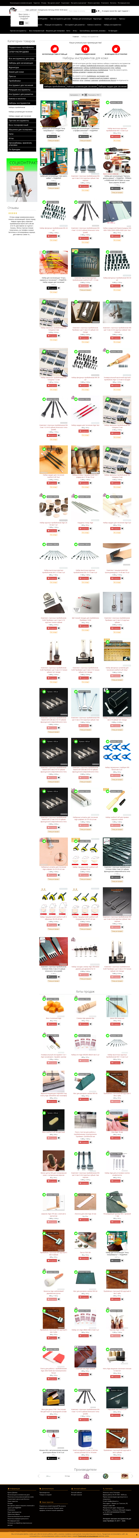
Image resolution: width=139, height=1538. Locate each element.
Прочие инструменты (18, 31)
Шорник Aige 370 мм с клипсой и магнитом (53, 1215)
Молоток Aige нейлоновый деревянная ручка (54, 1292)
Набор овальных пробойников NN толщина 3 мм (117, 476)
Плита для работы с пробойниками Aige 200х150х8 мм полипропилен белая (53, 1370)
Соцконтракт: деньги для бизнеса (18, 1499)
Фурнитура (97, 19)
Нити (68, 31)
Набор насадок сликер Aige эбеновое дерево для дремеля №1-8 (85, 968)
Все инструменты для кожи (60, 19)
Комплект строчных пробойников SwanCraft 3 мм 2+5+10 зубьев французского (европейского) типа (54, 769)
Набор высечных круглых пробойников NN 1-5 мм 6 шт (117, 129)
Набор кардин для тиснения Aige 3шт (85, 425)
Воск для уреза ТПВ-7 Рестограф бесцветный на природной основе (54, 1410)
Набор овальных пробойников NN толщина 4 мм (53, 329)
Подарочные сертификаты (21, 47)
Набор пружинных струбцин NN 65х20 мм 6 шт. (117, 768)
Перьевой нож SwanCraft (117, 1409)
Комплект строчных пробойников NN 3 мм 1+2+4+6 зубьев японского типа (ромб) (54, 427)
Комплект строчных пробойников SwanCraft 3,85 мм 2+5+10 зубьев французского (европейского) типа (85, 769)
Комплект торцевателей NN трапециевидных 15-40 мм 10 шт (117, 571)
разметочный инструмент (99, 78)
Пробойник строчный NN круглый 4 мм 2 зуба (117, 1292)
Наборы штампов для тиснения (20, 112)
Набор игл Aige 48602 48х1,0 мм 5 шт (85, 1330)
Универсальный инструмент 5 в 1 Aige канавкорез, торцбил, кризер (53, 1056)
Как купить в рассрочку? (78, 3)
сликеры (87, 80)
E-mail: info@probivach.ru (110, 1501)
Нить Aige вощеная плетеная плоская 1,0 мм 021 (117, 1369)
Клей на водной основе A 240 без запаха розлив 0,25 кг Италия (85, 1451)
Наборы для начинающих (82, 19)
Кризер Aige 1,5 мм (117, 1330)
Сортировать (74, 95)
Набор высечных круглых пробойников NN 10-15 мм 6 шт (85, 571)
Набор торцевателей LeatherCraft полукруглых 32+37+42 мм (85, 918)
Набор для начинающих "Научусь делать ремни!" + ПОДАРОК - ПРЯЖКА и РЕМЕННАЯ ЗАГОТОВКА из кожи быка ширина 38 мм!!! (117, 179)
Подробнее (17, 168)
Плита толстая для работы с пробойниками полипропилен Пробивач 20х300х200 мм (85, 1134)
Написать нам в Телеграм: (111, 1492)
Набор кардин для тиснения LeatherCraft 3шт (53, 476)
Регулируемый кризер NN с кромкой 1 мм (117, 1215)
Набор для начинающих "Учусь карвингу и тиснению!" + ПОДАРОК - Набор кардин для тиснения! (53, 280)
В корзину (52, 136)
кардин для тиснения (95, 72)
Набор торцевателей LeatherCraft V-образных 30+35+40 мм (53, 918)
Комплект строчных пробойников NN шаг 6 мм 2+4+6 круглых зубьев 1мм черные (117, 919)
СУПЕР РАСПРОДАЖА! (39, 19)
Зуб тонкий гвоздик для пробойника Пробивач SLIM (85, 619)
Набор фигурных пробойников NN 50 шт (117, 279)
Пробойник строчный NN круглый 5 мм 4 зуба (53, 1331)
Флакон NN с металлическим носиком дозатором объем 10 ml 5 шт (53, 1451)
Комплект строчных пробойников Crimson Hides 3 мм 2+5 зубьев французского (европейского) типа (117, 869)
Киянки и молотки (94, 25)
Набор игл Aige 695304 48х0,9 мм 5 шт (85, 1055)
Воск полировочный (36, 31)
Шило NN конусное (117, 1018)
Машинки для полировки (55, 31)
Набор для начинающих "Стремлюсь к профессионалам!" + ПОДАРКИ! (85, 129)
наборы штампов (79, 72)
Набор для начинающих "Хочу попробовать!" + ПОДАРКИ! (53, 129)
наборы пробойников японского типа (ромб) (97, 66)
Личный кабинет (76, 1492)
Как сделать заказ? (54, 3)
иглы (81, 80)
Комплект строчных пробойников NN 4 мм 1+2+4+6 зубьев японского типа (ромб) (85, 230)
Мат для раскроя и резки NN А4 (85, 1291)
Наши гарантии (13, 1501)
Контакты (113, 3)
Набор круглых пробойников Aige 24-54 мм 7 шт (54, 524)
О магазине (105, 3)
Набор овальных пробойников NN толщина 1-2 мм (53, 378)
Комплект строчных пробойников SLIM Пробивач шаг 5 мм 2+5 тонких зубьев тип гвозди (53, 670)
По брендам (113, 31)
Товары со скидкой (45, 1495)
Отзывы (43, 3)
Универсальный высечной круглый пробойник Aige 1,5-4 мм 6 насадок (117, 378)
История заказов (76, 1495)
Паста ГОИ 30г (85, 1252)
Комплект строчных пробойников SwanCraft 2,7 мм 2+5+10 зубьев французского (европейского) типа (54, 819)
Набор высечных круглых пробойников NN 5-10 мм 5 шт (53, 571)
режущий (84, 78)
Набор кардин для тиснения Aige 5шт (117, 523)
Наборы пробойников (17, 107)
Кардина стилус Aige (85, 523)
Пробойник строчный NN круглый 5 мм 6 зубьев (53, 1253)
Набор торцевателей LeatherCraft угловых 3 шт (85, 868)
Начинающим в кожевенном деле (21, 3)
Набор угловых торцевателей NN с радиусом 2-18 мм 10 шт (85, 476)
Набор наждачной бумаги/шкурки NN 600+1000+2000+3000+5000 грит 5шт (117, 229)
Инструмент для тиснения (21, 85)
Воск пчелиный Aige (53, 1018)
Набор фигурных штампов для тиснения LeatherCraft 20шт (117, 669)
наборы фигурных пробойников (96, 70)
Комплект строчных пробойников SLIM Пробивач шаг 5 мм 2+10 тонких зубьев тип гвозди (85, 670)
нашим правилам (57, 1510)
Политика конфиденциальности (18, 1519)
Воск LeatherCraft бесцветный (53, 1132)
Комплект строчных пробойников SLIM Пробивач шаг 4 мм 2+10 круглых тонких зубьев (53, 620)
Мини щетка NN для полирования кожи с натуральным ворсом (54, 1174)
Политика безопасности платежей (19, 1516)
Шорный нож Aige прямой (85, 1368)
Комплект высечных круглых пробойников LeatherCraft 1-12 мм (85, 279)
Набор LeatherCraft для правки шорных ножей (117, 818)
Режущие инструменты (54, 25)
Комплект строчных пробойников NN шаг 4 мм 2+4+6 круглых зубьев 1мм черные (85, 178)
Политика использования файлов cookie (21, 1497)
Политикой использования (88, 1536)
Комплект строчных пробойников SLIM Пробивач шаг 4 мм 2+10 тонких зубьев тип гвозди (117, 969)
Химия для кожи (110, 19)
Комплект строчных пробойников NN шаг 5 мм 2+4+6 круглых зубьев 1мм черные (117, 330)
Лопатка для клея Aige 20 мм (85, 1214)
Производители (44, 1492)
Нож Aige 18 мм (117, 1132)
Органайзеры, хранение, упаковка (93, 31)
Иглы (75, 31)
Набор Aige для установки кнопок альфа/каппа (117, 1174)
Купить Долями (12, 1492)
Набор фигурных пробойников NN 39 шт (85, 378)
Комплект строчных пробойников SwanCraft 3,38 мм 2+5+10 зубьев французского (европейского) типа (54, 720)
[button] (114, 11)
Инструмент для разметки (75, 25)
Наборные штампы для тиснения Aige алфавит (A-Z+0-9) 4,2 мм (53, 868)
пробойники (91, 76)
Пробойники (15, 81)
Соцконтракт (65, 3)
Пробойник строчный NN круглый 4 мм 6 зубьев (117, 1451)
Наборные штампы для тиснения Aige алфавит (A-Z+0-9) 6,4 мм (85, 818)
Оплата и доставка (94, 3)
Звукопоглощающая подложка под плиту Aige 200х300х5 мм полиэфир (53, 1094)
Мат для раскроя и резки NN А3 (85, 1093)
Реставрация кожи (124, 3)
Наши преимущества (14, 1512)
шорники (94, 80)
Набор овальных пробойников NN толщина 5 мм (117, 426)
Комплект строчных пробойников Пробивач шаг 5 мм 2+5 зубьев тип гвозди (85, 330)
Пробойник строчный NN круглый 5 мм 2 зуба (117, 1094)
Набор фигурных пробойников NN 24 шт (54, 229)
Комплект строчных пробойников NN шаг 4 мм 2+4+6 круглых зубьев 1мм (85, 719)
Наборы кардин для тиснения (20, 116)
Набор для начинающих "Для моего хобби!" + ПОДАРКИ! (53, 177)
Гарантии (37, 3)
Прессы (122, 19)
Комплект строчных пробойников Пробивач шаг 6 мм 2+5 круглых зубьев (117, 620)
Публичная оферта (14, 1514)
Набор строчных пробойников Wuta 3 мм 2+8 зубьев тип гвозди (117, 719)
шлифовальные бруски (107, 80)
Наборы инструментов (112, 25)
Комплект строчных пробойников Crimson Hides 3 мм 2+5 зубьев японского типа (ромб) (53, 969)
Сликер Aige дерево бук (85, 1018)
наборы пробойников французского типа (98, 68)
